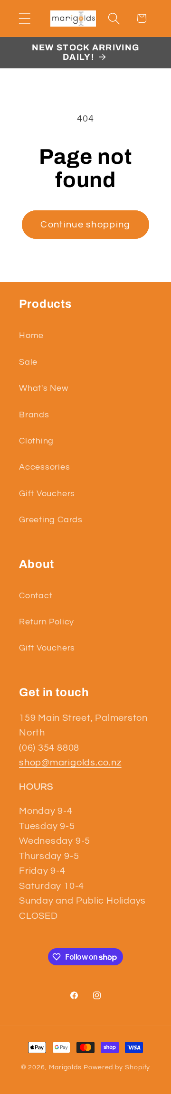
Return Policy (46, 621)
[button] (24, 18)
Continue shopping (85, 224)
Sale (28, 362)
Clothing (36, 440)
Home (31, 335)
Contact (35, 595)
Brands (34, 414)
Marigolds (65, 1067)
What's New (43, 388)
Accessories (44, 467)
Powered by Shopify (117, 1067)
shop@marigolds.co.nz (70, 762)
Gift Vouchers (47, 493)
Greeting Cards (51, 519)
